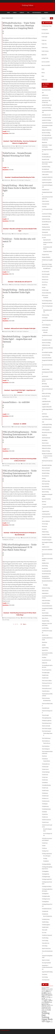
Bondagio (45, 585)
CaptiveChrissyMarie (47, 182)
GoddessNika (45, 327)
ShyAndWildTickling (47, 615)
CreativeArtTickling (46, 213)
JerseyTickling (45, 386)
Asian (43, 69)
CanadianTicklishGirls (47, 177)
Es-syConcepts (45, 271)
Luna (51, 997)
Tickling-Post (45, 851)
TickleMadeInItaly (46, 809)
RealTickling (45, 565)
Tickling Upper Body (14, 148)
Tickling (45, 858)
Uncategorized (45, 979)
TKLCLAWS (44, 930)
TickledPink (45, 782)
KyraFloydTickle (46, 396)
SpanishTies (45, 650)
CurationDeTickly (46, 216)
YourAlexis (44, 974)
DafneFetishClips (46, 219)
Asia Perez (48, 989)
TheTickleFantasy (46, 738)
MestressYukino (46, 470)
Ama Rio (43, 987)
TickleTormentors (46, 819)
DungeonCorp (45, 254)
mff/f (48, 1000)
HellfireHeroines (46, 345)
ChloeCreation (45, 201)
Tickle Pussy (44, 47)
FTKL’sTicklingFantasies (9, 463)
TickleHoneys (45, 795)
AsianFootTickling (46, 120)
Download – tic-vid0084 (19, 424)
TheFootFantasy (46, 698)
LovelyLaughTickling (47, 424)
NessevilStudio (45, 486)
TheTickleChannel (46, 731)
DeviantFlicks (45, 224)
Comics (14, 12)
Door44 (44, 237)
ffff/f (51, 993)
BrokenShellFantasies (47, 172)
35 (21, 624)
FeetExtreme (45, 279)
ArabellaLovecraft (46, 115)
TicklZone (6, 284)
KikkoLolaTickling (46, 393)
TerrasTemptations (46, 670)
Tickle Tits (44, 44)
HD (21, 146)
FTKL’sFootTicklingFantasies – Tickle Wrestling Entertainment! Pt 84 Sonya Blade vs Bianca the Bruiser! (20, 434)
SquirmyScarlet (47, 240)
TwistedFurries (45, 943)
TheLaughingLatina (46, 718)
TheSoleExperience (46, 723)
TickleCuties (45, 780)
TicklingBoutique (46, 876)
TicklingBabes (45, 871)
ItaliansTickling (45, 369)
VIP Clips (13, 146)
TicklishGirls (45, 914)
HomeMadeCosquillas (47, 352)
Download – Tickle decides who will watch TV (20, 281)
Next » (24, 624)
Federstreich (45, 277)
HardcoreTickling (46, 342)
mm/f (43, 1002)
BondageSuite (45, 154)
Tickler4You (45, 814)
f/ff (27, 537)
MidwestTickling (46, 451)
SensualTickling (45, 603)
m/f (43, 999)
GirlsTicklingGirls (46, 325)
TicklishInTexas (45, 919)
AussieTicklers (7, 426)
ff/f (19, 146)
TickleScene (45, 817)
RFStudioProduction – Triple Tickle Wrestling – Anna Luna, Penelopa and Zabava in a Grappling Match (19, 25)
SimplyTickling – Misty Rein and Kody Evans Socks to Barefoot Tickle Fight (19, 188)
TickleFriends (45, 790)
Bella (51, 989)
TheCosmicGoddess (47, 680)
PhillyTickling (45, 531)
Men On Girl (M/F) (46, 65)
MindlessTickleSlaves (47, 453)
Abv (43, 92)
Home (8, 12)
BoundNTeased (46, 268)
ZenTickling (45, 977)
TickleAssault (45, 766)
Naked (47, 1002)
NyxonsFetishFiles (46, 499)
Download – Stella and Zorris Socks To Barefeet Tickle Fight (19, 328)
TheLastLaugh (45, 715)
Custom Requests (36, 12)
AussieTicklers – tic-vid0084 (16, 402)
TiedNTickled (45, 927)
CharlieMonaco (45, 189)
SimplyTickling (7, 233)
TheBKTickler (45, 675)
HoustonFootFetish (46, 357)
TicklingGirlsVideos (46, 886)
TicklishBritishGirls (46, 908)
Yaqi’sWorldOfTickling (47, 972)
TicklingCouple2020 (47, 879)
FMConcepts (45, 295)
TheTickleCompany (46, 728)
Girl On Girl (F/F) (45, 61)
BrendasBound (45, 169)
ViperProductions (46, 948)
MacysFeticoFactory (47, 432)
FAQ (28, 12)
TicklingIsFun (45, 893)
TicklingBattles (45, 874)
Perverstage (45, 524)
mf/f (45, 1000)
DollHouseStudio (46, 229)
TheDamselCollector (47, 683)
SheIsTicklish (45, 613)
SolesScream (45, 635)
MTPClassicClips (46, 481)
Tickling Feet (5, 148)
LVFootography (45, 429)
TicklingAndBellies (46, 864)
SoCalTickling (45, 628)
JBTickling (44, 383)
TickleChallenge (46, 772)
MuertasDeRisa (45, 484)
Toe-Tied (44, 932)
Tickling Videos (27, 5)
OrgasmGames (45, 511)
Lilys (43, 422)
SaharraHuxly (45, 590)
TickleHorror (45, 798)
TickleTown (45, 843)
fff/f (49, 993)
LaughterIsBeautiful (46, 406)
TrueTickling (45, 940)
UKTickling (44, 945)
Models (46, 12)
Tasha (45, 1006)
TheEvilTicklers (45, 691)
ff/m (47, 993)
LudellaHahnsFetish (46, 427)
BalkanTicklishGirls (46, 130)
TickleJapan (45, 803)
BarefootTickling (46, 132)
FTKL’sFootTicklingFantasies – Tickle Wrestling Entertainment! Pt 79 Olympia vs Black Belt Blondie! (20, 473)
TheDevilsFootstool (46, 688)
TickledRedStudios (46, 785)
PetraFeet (44, 529)
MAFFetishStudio (46, 437)
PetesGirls (44, 526)
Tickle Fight (25, 146)
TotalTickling (45, 938)
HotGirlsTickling (46, 355)
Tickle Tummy (31, 146)
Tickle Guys (44, 79)
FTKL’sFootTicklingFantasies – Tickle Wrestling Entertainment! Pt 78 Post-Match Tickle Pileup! (20, 547)
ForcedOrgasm (46, 856)
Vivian (51, 1021)
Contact (22, 12)
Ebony (23, 537)
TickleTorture (7, 180)
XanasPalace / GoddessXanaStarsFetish (47, 967)
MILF (43, 76)
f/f (17, 146)
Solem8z (45, 332)
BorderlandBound (46, 156)
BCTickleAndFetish (46, 135)
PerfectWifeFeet (46, 521)
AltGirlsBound (45, 98)
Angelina (47, 987)
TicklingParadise (46, 896)
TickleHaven (45, 793)
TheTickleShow (45, 746)
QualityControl (45, 547)
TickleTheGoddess (47, 251)
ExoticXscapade (46, 274)
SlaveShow (44, 642)
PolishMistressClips (47, 537)
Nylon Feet (21, 395)
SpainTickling (45, 647)
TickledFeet (46, 861)
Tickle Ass (44, 40)
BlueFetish (6, 395)
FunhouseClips (45, 315)
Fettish (43, 287)
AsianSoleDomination (47, 122)
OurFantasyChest (46, 514)
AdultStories (45, 95)
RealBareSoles (45, 563)
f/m (43, 993)
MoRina (44, 478)
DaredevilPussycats (46, 221)
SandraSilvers (45, 593)
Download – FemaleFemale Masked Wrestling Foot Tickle (20, 177)
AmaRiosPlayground (47, 105)
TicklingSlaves (45, 901)
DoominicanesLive (46, 235)
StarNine (44, 657)
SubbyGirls (44, 662)
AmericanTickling (46, 107)
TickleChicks (45, 774)
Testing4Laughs (45, 672)
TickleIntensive (45, 801)
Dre (51, 990)
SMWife (44, 645)
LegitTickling (45, 416)
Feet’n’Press (45, 282)
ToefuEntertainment (47, 935)
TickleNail (44, 811)
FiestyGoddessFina (46, 292)
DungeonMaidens (46, 257)
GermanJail (44, 317)
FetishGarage (45, 290)
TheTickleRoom (46, 741)
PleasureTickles (46, 534)
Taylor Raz (49, 1006)
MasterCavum (45, 443)
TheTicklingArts (46, 749)
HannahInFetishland (47, 340)
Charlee (14, 180)
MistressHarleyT (46, 468)
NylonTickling (45, 491)
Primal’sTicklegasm (46, 539)
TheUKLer (44, 756)
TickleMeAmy (45, 806)
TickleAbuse (45, 758)
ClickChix (44, 206)
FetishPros (44, 284)
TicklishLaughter (46, 924)
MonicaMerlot (45, 476)
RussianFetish (7, 146)
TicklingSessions (46, 899)
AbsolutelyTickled (46, 90)
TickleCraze (45, 777)
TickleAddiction (46, 764)
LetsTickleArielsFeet (47, 419)
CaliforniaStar (45, 174)
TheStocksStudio (46, 726)
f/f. (49, 992)
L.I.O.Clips (44, 398)
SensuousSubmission (47, 605)
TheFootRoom (46, 743)
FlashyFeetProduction (47, 303)
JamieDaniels (45, 376)
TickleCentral (45, 769)
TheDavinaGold (45, 685)
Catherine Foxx (48, 990)
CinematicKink (45, 204)
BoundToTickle (45, 159)
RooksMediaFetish (46, 571)
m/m (48, 999)
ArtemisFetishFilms (47, 117)
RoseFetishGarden (46, 573)
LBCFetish (44, 414)
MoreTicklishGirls (47, 916)
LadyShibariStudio (46, 401)
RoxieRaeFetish (47, 700)
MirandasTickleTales (47, 465)
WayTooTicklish (46, 960)
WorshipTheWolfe (46, 962)
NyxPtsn (44, 501)
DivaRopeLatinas (46, 227)
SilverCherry (45, 618)
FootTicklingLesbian (47, 300)
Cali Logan (43, 990)
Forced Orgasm (45, 33)
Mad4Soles (44, 435)
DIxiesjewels (45, 232)
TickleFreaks (45, 788)
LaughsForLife (45, 404)
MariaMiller (45, 440)
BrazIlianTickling (46, 166)
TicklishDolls (45, 911)
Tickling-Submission (47, 853)
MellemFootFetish (46, 445)
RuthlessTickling (46, 588)
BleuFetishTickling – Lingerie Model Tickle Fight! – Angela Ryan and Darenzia (19, 339)
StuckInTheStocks (46, 660)
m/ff (46, 999)
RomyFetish (45, 568)
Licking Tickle (45, 58)
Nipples (47, 1003)
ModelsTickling (45, 473)
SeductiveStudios (46, 600)
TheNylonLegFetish (46, 720)
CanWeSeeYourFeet (46, 180)
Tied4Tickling (45, 922)
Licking (47, 997)
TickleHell (45, 297)
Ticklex (43, 845)
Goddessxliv (45, 330)
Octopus (44, 504)
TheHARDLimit (45, 708)
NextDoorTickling (46, 489)
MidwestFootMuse (46, 448)
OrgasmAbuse (46, 761)
